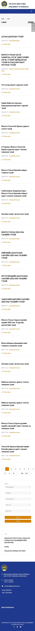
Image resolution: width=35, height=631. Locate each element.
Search (18, 517)
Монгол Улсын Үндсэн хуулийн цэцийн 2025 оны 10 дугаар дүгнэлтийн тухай (14, 322)
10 (13, 473)
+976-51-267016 (8, 580)
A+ (33, 30)
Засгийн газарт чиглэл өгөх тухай (15, 214)
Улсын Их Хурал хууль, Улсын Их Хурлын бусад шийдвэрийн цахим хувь (17, 540)
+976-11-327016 (8, 582)
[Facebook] (14, 626)
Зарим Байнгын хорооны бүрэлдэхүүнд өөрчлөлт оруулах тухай (14, 105)
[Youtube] (20, 626)
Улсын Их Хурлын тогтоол (14, 551)
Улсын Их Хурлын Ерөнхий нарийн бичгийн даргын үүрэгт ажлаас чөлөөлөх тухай (15, 449)
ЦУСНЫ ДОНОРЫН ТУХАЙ (12, 37)
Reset (18, 521)
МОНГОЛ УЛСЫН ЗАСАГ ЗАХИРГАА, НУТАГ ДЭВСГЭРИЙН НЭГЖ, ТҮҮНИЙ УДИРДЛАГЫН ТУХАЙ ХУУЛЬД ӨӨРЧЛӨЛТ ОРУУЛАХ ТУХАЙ (15, 60)
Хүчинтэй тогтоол (14, 89)
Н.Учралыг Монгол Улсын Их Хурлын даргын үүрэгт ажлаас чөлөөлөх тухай (14, 149)
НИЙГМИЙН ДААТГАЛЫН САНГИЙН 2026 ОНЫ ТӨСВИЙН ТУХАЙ (14, 255)
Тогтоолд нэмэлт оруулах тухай (14, 85)
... (17, 473)
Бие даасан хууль (14, 40)
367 (26, 473)
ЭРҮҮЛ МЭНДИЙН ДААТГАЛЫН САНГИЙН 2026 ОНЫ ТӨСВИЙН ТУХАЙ (14, 278)
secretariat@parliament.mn (12, 586)
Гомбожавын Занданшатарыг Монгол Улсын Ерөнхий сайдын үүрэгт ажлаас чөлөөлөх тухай (14, 193)
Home (2, 18)
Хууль (6, 547)
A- (33, 24)
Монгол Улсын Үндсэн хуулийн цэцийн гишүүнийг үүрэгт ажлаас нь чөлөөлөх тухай (16, 426)
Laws (8, 18)
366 (22, 473)
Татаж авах (6, 44)
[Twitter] (17, 626)
